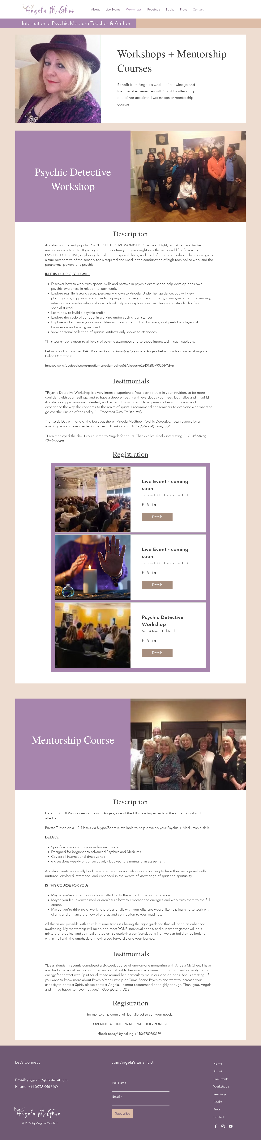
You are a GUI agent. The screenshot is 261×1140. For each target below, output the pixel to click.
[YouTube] (230, 1126)
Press (216, 1109)
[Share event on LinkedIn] (154, 505)
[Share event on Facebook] (143, 505)
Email (116, 1096)
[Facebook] (215, 1126)
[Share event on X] (148, 505)
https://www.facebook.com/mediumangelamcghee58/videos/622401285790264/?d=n (109, 365)
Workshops (221, 1086)
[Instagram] (223, 1126)
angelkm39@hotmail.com (47, 1080)
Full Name (119, 1082)
